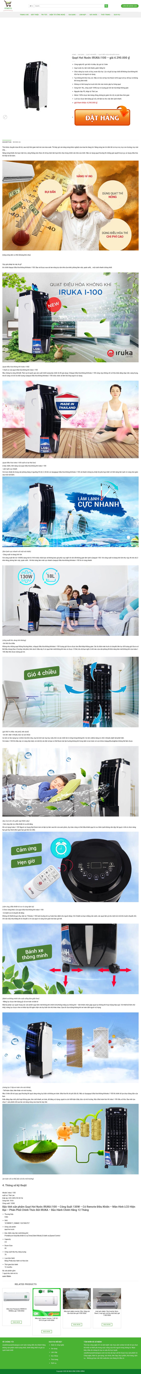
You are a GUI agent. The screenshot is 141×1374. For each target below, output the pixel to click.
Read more (16, 1322)
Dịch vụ (53, 1363)
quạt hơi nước (91, 54)
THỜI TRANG (105, 15)
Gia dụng (54, 1349)
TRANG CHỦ (24, 15)
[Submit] (106, 6)
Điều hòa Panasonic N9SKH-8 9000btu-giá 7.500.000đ (16, 1310)
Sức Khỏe (54, 1356)
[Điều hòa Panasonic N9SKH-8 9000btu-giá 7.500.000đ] (16, 1297)
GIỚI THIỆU (35, 15)
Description (6, 142)
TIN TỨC (44, 15)
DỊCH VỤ (117, 15)
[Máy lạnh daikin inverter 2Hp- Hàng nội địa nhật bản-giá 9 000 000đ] (77, 1298)
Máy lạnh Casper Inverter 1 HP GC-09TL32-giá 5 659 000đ (46, 1319)
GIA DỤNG (72, 15)
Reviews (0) (17, 142)
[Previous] (2, 1312)
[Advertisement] (70, 33)
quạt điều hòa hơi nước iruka (108, 54)
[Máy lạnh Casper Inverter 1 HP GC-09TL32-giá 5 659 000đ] (47, 1302)
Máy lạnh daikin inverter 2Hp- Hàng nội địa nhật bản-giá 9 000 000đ (77, 1312)
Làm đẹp (54, 1352)
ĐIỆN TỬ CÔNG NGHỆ (57, 15)
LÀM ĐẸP (82, 15)
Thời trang (54, 1359)
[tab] (6, 142)
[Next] (121, 1312)
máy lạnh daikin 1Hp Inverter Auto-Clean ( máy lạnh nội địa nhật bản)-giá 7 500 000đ (107, 1313)
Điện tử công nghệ (57, 1345)
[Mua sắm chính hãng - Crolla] (14, 6)
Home (74, 54)
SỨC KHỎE (93, 15)
